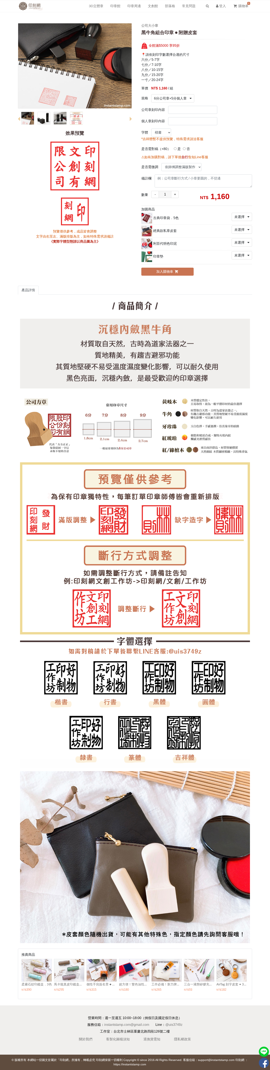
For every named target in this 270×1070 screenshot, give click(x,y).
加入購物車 (165, 271)
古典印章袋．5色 (166, 218)
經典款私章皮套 (165, 231)
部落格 (170, 6)
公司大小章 (149, 25)
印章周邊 (134, 6)
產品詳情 (28, 290)
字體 (144, 132)
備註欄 (146, 178)
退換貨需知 (151, 1039)
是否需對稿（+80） (156, 149)
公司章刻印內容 (153, 110)
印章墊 (158, 256)
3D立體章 (96, 6)
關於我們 (85, 1039)
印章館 (115, 6)
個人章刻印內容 (153, 121)
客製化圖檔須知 (118, 1039)
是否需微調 (149, 167)
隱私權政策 (182, 1039)
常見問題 (189, 6)
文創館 (153, 6)
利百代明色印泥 (165, 243)
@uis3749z (173, 1024)
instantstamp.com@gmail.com (126, 1024)
